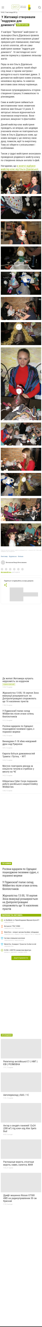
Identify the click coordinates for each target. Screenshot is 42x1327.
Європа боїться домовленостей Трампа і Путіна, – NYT (18, 755)
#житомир (4, 556)
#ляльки (20, 556)
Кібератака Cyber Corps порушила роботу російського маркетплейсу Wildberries (20, 784)
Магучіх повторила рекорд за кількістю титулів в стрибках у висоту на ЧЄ (18, 769)
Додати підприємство (21, 958)
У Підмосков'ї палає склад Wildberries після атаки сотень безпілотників (18, 713)
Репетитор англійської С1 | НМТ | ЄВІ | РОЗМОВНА (20, 1063)
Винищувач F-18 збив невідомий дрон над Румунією (19, 743)
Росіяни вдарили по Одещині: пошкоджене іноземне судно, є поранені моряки (18, 729)
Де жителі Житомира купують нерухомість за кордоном (17, 680)
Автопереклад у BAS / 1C (16, 1095)
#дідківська (13, 556)
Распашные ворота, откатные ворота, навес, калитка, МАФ (18, 1163)
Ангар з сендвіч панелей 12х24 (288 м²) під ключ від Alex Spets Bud (19, 1128)
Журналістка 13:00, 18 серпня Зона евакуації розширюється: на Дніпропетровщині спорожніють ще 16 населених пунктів (20, 697)
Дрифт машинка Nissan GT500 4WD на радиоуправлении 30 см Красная (20, 1198)
